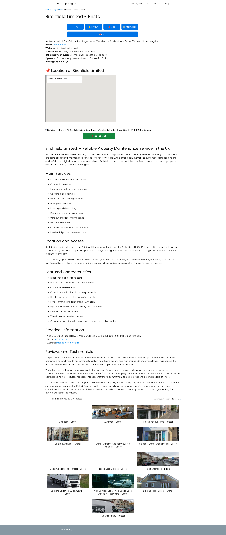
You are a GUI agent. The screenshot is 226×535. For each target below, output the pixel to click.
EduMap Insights (67, 3)
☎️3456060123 (98, 136)
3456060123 (60, 44)
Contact (157, 3)
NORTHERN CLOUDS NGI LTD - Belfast (66, 399)
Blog (167, 3)
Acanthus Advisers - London (166, 399)
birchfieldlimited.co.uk (67, 342)
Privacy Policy (66, 529)
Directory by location (139, 3)
